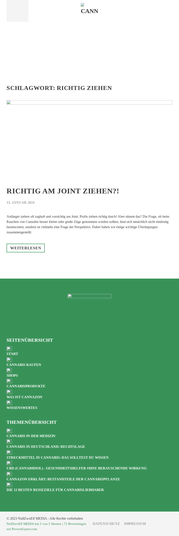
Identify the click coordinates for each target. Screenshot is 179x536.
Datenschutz (106, 524)
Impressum (135, 524)
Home (89, 36)
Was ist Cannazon (89, 56)
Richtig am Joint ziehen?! (63, 191)
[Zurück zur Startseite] (89, 11)
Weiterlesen (25, 248)
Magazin (89, 47)
